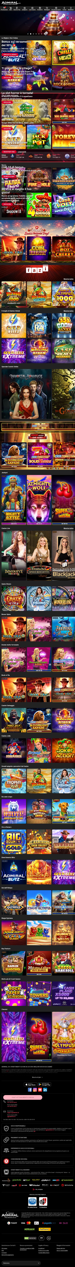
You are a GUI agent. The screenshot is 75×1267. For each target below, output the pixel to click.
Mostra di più (36, 1077)
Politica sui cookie (43, 1250)
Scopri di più (24, 55)
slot (7, 1071)
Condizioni (5, 33)
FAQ (3, 1250)
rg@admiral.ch (11, 1116)
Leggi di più (22, 30)
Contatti (4, 1252)
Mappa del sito (61, 1248)
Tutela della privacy (43, 1252)
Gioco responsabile (62, 1250)
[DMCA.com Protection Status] (30, 1238)
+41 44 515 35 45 (12, 1102)
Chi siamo (4, 1248)
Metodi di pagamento (8, 1255)
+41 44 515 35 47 (12, 1106)
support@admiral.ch (13, 1112)
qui (34, 1131)
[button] (9, 29)
